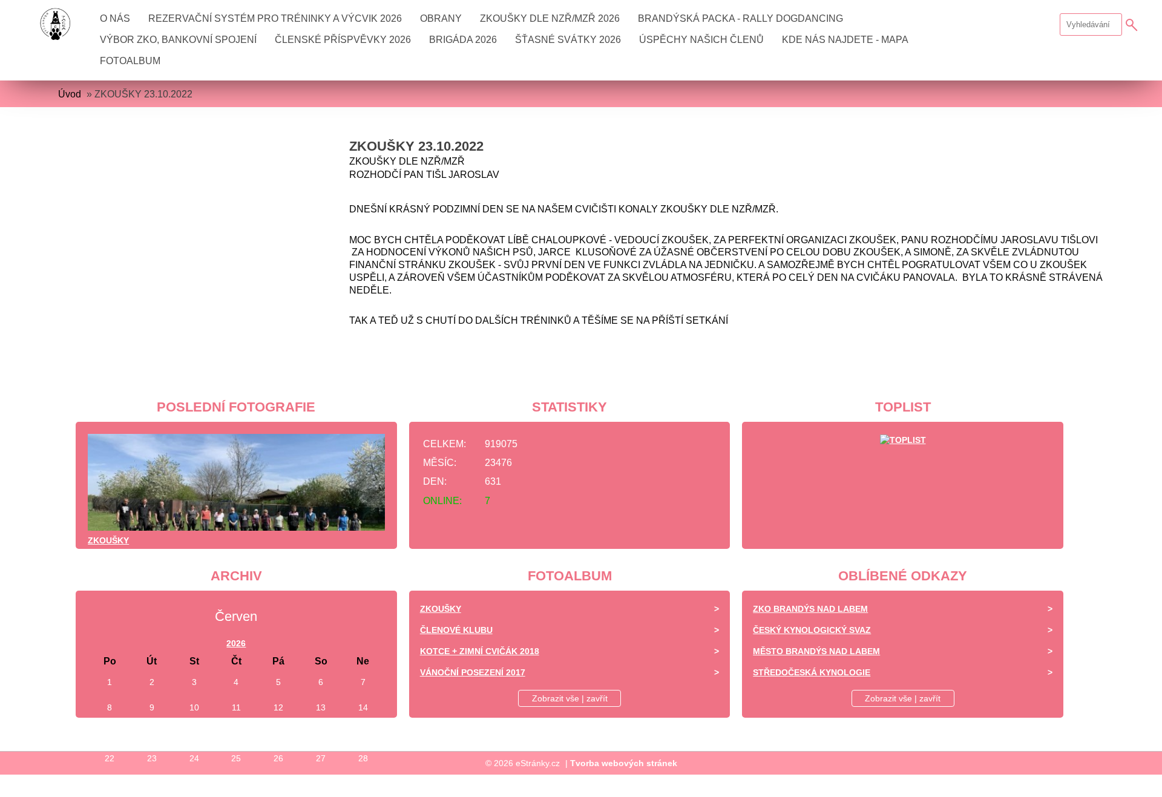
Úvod (69, 94)
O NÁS (115, 18)
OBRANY (441, 18)
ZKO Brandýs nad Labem (810, 609)
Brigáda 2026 (463, 39)
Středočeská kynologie (811, 672)
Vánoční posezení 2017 (472, 672)
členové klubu (456, 630)
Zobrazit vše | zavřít (570, 698)
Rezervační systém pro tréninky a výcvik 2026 (275, 18)
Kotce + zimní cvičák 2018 (479, 651)
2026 (236, 643)
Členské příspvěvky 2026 (343, 39)
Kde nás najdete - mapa (845, 39)
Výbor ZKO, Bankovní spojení (178, 39)
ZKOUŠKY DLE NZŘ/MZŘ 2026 (550, 18)
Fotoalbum (130, 61)
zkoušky (108, 540)
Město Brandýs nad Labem (816, 651)
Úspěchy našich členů (701, 39)
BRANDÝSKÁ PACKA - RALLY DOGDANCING (740, 18)
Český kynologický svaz (812, 630)
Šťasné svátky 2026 (568, 39)
